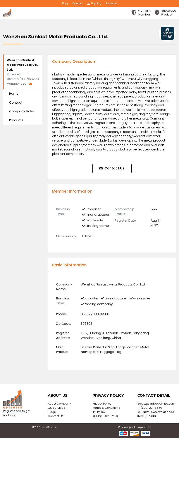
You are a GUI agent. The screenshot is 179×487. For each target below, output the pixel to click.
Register (111, 3)
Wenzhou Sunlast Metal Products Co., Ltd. (23, 65)
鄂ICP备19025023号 (105, 416)
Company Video (22, 111)
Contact (77, 3)
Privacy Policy (102, 403)
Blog (65, 3)
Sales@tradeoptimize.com (156, 403)
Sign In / (96, 3)
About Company (59, 403)
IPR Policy (99, 412)
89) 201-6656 (153, 408)
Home (14, 93)
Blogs (52, 412)
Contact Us (113, 168)
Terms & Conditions (106, 408)
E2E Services (56, 408)
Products (16, 120)
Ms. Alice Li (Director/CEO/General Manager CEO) (23, 79)
